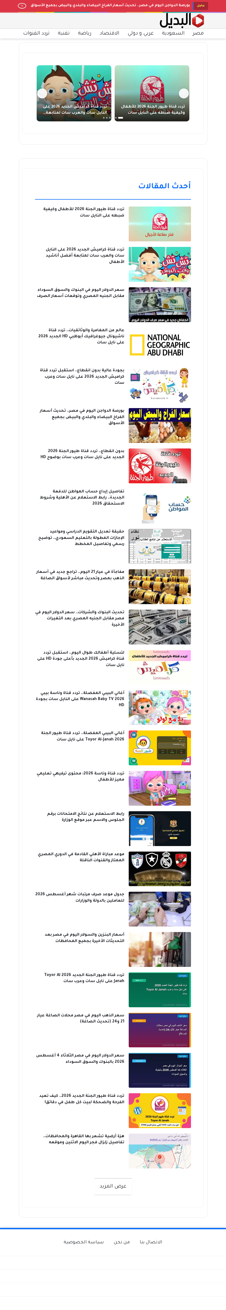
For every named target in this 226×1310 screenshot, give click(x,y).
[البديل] (182, 20)
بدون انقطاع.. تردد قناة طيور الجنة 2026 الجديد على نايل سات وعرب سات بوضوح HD (117, 6)
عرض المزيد (113, 1186)
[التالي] (42, 93)
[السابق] (184, 93)
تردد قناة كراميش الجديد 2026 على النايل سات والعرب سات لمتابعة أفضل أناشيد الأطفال (75, 113)
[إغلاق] (22, 6)
